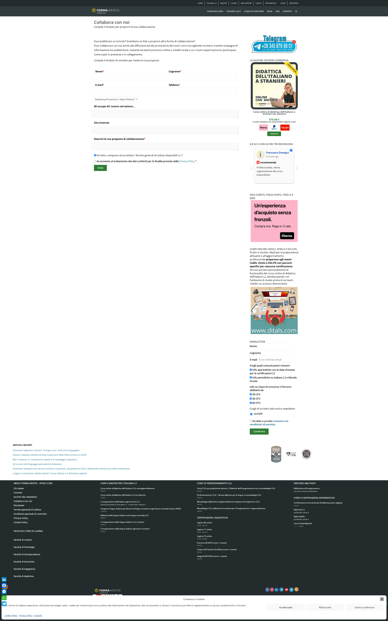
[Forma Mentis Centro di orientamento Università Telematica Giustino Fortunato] (306, 452)
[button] (381, 599)
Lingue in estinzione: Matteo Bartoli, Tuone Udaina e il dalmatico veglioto (50, 473)
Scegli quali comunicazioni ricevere (270, 365)
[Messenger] (4, 592)
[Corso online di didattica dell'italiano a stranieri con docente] (274, 85)
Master (223, 3)
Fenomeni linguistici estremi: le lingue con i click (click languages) (46, 450)
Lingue (258, 3)
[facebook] (267, 590)
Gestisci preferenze (365, 607)
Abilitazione (246, 3)
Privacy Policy (26, 615)
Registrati (293, 3)
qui (180, 155)
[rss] (296, 589)
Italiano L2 (211, 3)
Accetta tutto (285, 607)
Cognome (255, 353)
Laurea (234, 3)
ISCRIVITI (274, 134)
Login (282, 3)
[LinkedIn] (4, 579)
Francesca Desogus (277, 152)
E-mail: (253, 359)
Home (200, 3)
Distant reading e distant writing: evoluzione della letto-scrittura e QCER (49, 454)
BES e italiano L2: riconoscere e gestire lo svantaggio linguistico (45, 459)
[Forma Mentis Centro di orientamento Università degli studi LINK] (291, 452)
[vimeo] (291, 590)
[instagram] (272, 590)
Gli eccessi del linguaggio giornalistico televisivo (37, 464)
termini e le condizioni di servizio (269, 422)
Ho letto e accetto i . (269, 422)
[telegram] (281, 590)
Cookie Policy (11, 615)
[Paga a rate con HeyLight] (285, 127)
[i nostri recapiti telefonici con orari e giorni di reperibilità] (274, 44)
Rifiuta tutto (325, 607)
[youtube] (286, 590)
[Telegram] (4, 604)
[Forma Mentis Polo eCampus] (276, 453)
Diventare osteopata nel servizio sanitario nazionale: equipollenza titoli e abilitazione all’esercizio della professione (71, 468)
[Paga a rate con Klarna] (263, 127)
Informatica (270, 3)
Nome (253, 346)
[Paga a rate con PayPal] (274, 127)
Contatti (38, 615)
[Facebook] (4, 585)
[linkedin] (276, 590)
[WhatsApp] (4, 598)
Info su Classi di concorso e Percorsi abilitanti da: (270, 388)
